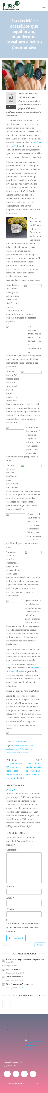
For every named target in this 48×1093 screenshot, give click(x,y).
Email (10, 898)
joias (26, 749)
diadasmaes (10, 749)
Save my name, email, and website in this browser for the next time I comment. (23, 927)
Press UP (10, 790)
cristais (30, 746)
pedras (19, 753)
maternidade (11, 753)
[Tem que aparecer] (3, 970)
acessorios (15, 746)
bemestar (23, 746)
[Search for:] (24, 944)
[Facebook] (6, 1004)
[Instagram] (14, 1004)
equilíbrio (20, 749)
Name (10, 886)
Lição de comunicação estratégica (19, 984)
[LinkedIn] (22, 1004)
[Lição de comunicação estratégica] (3, 984)
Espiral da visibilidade (14, 977)
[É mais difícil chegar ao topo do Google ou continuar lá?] (3, 960)
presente (26, 753)
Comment (12, 850)
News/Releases (20, 741)
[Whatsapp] (24, 1074)
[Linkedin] (33, 1074)
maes (31, 749)
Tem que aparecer (13, 969)
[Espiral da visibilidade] (3, 977)
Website (10, 909)
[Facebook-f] (16, 1074)
